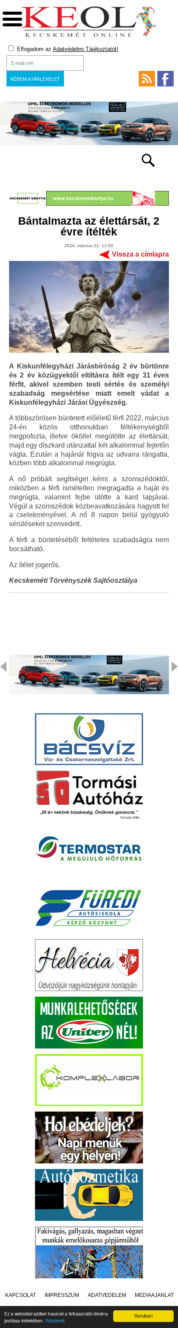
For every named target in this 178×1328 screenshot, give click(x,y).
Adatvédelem (107, 1295)
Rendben (143, 1315)
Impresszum (61, 1295)
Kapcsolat (20, 1295)
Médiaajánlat (154, 1295)
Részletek (55, 1320)
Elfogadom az (66, 49)
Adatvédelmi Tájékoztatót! (85, 49)
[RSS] (147, 78)
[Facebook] (165, 78)
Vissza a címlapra (140, 254)
